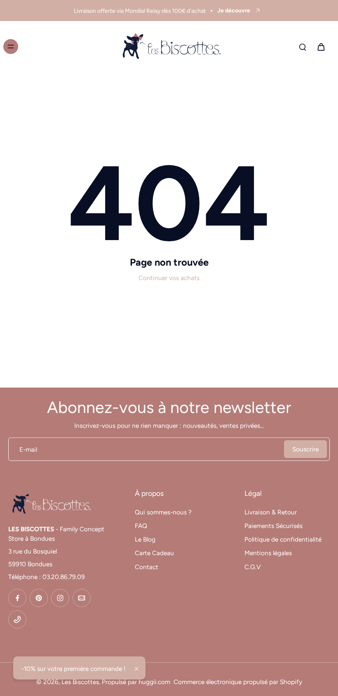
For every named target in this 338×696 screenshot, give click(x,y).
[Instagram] (60, 598)
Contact (146, 567)
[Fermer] (136, 669)
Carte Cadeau (154, 553)
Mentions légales (268, 553)
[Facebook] (17, 598)
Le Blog (145, 539)
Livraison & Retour (270, 512)
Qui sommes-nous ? (163, 512)
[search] (302, 46)
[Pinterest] (39, 598)
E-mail (28, 449)
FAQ (141, 526)
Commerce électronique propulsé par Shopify (238, 682)
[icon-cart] (321, 46)
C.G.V (252, 567)
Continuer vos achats (169, 278)
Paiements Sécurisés (273, 526)
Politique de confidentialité (283, 539)
